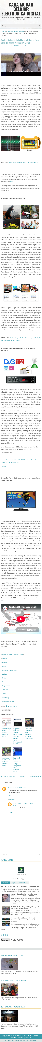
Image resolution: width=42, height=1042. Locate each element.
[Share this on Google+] (11, 706)
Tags (13, 883)
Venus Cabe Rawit (33, 460)
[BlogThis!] (5, 710)
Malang (4, 658)
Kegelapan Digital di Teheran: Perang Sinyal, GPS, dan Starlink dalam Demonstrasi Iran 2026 (17, 736)
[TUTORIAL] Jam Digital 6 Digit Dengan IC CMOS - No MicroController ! (25, 908)
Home (4, 31)
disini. (12, 182)
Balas (9, 795)
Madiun (4, 674)
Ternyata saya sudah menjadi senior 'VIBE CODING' (6, 732)
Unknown (11, 788)
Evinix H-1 (4, 462)
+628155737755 (21, 875)
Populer (5, 883)
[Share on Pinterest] (14, 706)
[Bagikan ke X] (7, 710)
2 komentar (23, 46)
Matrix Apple (6, 460)
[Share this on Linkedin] (16, 706)
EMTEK (16, 654)
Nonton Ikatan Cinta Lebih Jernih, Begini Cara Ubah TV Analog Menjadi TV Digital (20, 41)
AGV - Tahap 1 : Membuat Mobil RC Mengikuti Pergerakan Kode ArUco (29, 733)
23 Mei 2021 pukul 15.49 (22, 788)
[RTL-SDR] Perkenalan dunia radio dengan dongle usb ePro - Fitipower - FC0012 (17, 764)
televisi (16, 31)
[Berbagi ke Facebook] (10, 710)
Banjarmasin (6, 686)
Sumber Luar (23, 883)
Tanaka (4, 466)
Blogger (28, 1038)
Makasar (5, 690)
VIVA (21, 654)
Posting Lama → (35, 776)
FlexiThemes (15, 1040)
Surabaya (5, 654)
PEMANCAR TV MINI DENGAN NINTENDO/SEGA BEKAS (20, 887)
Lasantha (34, 1040)
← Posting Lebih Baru (8, 776)
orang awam (17, 803)
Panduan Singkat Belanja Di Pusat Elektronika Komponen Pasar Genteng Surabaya (24, 920)
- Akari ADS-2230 (13, 462)
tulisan (21, 31)
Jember (4, 662)
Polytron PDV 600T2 (19, 460)
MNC (11, 654)
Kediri (4, 666)
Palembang (5, 698)
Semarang (5, 682)
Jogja (4, 678)
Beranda (22, 776)
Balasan (12, 799)
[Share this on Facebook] (6, 706)
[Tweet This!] (8, 706)
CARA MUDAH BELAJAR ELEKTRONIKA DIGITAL (21, 9)
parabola (10, 31)
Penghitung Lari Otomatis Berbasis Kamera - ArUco (6, 762)
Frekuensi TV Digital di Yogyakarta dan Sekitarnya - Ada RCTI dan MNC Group (24, 895)
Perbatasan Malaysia (8, 701)
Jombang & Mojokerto (9, 670)
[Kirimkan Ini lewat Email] (3, 710)
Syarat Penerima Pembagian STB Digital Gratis (23, 162)
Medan (4, 694)
